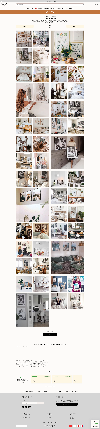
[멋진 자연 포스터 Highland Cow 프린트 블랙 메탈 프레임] (32, 205)
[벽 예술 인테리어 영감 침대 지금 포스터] (76, 74)
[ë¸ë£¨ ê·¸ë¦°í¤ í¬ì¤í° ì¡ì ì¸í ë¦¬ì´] (76, 284)
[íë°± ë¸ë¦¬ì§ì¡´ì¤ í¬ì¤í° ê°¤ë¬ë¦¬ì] (41, 179)
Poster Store (45, 16)
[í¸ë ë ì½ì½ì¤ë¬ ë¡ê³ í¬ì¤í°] (59, 91)
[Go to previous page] (47, 339)
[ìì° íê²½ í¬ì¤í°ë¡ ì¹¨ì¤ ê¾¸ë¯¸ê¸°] (76, 91)
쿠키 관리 (72, 418)
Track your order (73, 413)
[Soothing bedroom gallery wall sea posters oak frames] (24, 74)
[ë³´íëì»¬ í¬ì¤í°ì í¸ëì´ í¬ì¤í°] (41, 161)
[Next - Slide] (83, 379)
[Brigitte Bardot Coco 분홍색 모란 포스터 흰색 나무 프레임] (24, 144)
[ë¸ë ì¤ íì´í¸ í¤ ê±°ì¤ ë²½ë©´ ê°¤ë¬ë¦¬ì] (32, 310)
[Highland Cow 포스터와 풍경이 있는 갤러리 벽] (67, 257)
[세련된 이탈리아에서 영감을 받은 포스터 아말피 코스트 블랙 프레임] (41, 74)
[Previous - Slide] (29, 379)
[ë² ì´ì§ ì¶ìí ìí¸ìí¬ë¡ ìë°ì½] (24, 126)
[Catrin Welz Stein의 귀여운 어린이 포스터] (24, 284)
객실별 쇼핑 (75, 26)
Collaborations (50, 415)
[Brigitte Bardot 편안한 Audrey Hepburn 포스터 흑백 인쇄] (24, 161)
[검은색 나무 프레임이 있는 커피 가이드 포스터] (59, 179)
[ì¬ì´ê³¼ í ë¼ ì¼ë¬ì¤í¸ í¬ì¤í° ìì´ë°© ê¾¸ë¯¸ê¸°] (59, 284)
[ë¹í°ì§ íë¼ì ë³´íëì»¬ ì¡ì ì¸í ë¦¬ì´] (76, 126)
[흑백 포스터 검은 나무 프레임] (59, 196)
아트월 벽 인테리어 (26, 417)
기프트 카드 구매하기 (68, 404)
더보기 (50, 334)
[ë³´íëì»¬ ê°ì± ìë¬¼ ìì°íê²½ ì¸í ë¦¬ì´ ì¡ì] (41, 144)
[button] (51, 25)
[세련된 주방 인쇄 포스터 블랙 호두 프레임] (24, 231)
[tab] (95, 4)
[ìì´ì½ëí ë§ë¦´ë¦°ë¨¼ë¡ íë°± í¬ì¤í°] (24, 179)
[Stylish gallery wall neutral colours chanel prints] (41, 56)
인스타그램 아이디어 (52, 16)
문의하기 (71, 414)
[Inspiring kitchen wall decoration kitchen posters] (24, 39)
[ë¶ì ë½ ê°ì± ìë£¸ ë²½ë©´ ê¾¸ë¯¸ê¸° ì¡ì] (41, 284)
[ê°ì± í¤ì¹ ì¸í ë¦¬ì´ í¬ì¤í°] (41, 249)
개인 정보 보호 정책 (54, 422)
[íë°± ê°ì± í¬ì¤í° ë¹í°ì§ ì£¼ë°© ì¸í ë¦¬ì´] (76, 109)
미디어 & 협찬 (49, 414)
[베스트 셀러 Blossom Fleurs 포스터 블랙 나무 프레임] (41, 231)
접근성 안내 (49, 417)
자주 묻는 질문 (72, 415)
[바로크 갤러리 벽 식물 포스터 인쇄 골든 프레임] (76, 214)
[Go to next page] (53, 339)
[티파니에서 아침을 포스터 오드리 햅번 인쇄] (76, 179)
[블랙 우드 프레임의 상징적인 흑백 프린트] (67, 152)
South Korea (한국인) (21, 426)
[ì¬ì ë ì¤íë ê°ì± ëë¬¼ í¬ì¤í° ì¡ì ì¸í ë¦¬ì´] (32, 100)
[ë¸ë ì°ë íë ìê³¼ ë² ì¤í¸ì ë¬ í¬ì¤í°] (24, 249)
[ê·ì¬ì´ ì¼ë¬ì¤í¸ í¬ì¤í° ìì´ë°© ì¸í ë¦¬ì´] (59, 74)
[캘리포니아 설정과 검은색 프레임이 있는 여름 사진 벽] (59, 301)
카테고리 (24, 26)
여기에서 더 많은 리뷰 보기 (50, 386)
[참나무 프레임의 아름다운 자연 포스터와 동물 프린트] (59, 126)
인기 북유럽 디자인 (26, 414)
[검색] (83, 4)
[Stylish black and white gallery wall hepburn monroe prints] (41, 39)
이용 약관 (43, 422)
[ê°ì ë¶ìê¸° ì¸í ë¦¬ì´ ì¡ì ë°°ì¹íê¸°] (41, 266)
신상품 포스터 (25, 415)
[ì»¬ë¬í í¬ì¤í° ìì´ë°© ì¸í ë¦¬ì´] (59, 109)
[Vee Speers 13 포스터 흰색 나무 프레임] (59, 214)
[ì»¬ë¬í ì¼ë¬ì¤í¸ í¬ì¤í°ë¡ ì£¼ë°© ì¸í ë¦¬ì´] (67, 47)
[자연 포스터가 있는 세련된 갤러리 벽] (76, 301)
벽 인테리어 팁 (26, 413)
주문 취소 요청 (72, 417)
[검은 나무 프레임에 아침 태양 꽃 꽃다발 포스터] (59, 231)
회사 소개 (49, 413)
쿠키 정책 (48, 422)
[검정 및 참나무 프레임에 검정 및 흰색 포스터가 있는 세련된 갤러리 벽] (76, 231)
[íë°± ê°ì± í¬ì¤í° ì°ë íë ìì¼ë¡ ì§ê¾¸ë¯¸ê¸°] (24, 266)
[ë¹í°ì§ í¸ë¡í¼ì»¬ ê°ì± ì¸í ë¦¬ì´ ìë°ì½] (76, 196)
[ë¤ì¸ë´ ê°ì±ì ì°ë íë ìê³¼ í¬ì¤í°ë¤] (41, 126)
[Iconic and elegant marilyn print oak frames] (24, 56)
